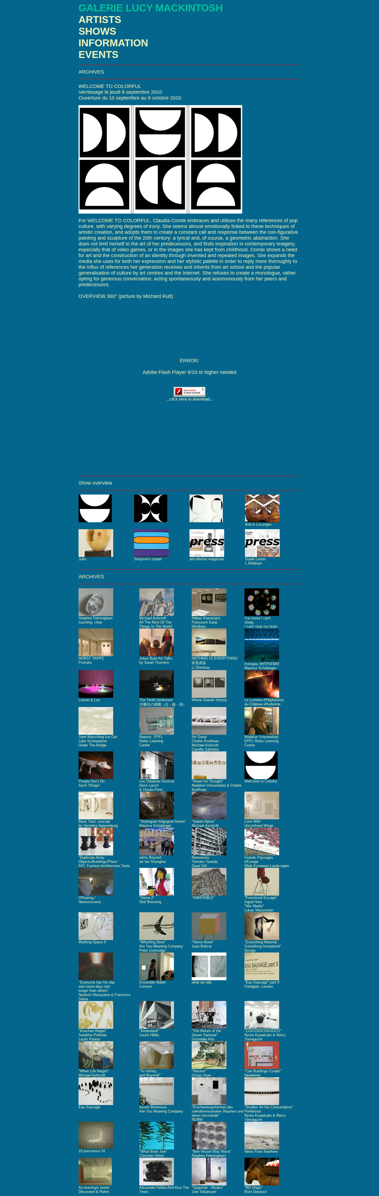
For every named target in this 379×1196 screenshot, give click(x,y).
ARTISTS (100, 19)
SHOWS (97, 31)
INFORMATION (113, 43)
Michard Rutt (157, 296)
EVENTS (98, 54)
